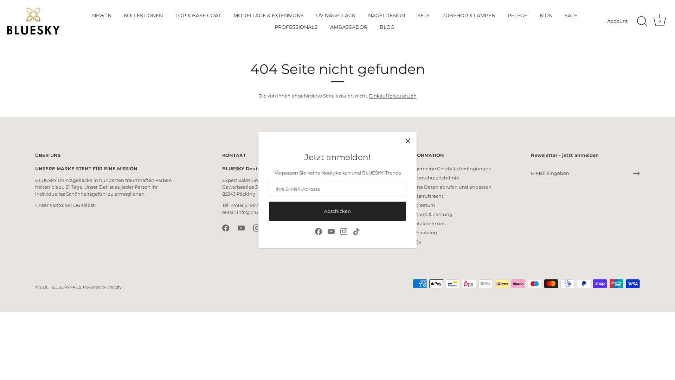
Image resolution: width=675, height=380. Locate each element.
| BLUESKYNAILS (65, 287)
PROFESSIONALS (296, 27)
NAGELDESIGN (386, 15)
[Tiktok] (356, 231)
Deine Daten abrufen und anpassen (450, 187)
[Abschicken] (636, 173)
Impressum (422, 205)
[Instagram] (343, 231)
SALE (571, 15)
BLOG (387, 27)
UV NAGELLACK (335, 15)
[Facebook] (318, 231)
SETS (423, 15)
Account (617, 21)
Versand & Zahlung (430, 214)
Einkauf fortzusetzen (393, 96)
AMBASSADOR (348, 27)
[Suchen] (642, 21)
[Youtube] (331, 231)
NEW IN (101, 15)
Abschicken (337, 211)
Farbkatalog (423, 232)
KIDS (546, 15)
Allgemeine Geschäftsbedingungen (450, 168)
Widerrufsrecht (426, 196)
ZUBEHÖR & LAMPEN (468, 15)
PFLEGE (517, 15)
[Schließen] (408, 141)
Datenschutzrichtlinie (434, 177)
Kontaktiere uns (427, 223)
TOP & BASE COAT (198, 15)
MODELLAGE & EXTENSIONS (268, 15)
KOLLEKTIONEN (143, 15)
